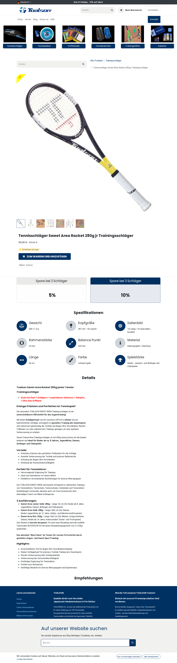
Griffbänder (74, 45)
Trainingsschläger (113, 60)
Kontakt (154, 19)
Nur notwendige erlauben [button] (129, 656)
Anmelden (153, 10)
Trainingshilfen (132, 45)
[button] (24, 220)
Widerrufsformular (25, 615)
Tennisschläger (15, 45)
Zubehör (162, 45)
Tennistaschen (103, 45)
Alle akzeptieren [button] (151, 656)
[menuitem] (20, 19)
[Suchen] (112, 10)
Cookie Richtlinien (25, 659)
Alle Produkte (96, 60)
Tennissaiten (44, 45)
